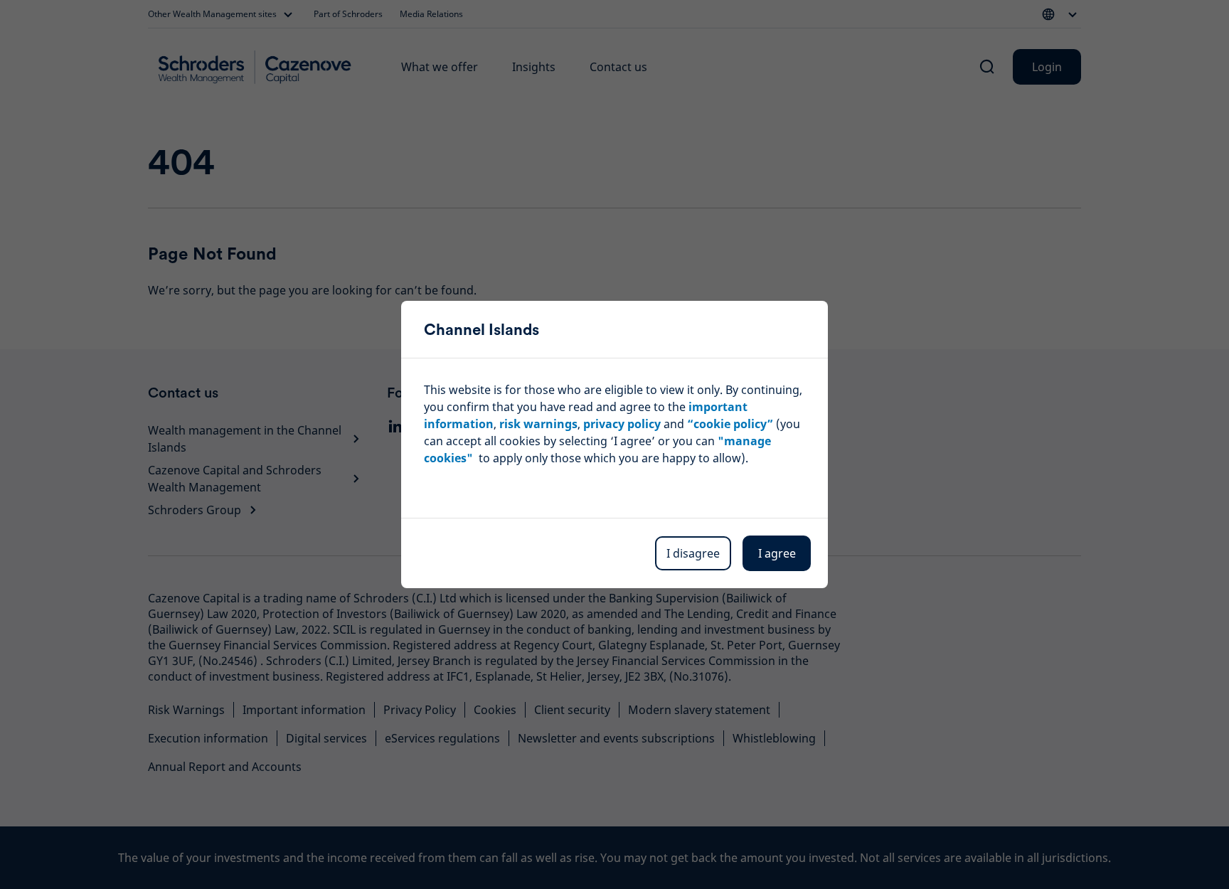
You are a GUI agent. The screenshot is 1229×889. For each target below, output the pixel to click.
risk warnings (538, 424)
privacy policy (622, 424)
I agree (777, 553)
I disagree (693, 553)
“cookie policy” (730, 424)
